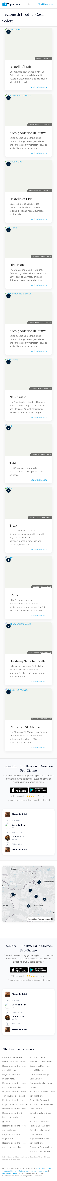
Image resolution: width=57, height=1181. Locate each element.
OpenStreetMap (35, 919)
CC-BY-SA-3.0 (46, 124)
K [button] (28, 906)
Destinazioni (39, 1169)
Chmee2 (36, 587)
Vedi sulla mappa (39, 87)
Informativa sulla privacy (39, 1171)
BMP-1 (14, 595)
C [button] (30, 890)
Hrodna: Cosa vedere (40, 1151)
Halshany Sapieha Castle (28, 661)
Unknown (35, 257)
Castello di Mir (20, 67)
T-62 (13, 463)
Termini (48, 1169)
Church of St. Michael (26, 727)
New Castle (18, 397)
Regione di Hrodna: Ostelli (14, 1109)
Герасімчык (35, 389)
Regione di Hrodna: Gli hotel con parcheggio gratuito (12, 1117)
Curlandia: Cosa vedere (41, 1147)
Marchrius (35, 455)
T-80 (13, 525)
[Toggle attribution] (51, 919)
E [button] (36, 896)
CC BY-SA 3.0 (46, 58)
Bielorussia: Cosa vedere (13, 1061)
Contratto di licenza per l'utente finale (15, 1171)
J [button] (39, 882)
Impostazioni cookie (9, 1173)
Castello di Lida (21, 199)
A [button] (44, 899)
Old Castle (17, 265)
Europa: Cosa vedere (12, 1057)
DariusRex (36, 719)
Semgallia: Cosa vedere (41, 1100)
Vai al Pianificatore (46, 4)
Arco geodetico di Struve (28, 133)
